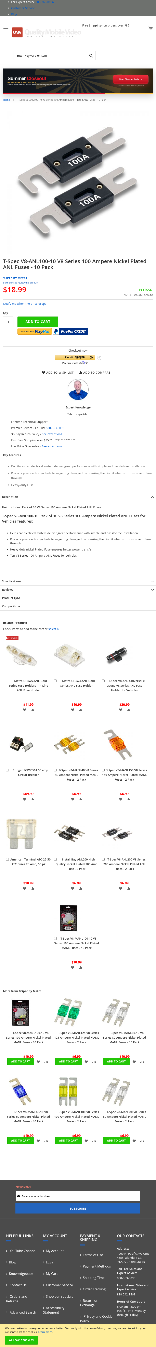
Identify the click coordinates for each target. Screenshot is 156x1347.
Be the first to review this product (20, 282)
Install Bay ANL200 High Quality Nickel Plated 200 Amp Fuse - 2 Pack (76, 864)
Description (10, 497)
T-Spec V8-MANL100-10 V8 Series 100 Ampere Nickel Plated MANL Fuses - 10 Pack (76, 943)
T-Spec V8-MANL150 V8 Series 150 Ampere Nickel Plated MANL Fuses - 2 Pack (124, 774)
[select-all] (54, 629)
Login (50, 1262)
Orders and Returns (16, 1298)
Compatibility (11, 606)
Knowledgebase (21, 1273)
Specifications (11, 581)
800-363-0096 (45, 2)
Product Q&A (11, 598)
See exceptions (52, 434)
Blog (14, 14)
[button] (75, 359)
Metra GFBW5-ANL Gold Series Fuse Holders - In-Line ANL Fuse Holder (28, 685)
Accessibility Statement (53, 1310)
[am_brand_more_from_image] (20, 1026)
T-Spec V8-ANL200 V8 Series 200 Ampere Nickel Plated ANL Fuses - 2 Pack (124, 864)
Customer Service (23, 8)
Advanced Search (22, 1312)
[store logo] (46, 32)
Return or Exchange (89, 1302)
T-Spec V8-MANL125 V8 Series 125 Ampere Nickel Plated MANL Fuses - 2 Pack (76, 1037)
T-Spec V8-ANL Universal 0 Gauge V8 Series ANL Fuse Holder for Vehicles (126, 685)
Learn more (45, 1332)
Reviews (7, 589)
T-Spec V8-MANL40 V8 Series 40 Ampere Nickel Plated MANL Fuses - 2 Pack (76, 774)
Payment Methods (97, 1266)
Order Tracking (94, 1289)
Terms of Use (93, 1255)
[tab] (78, 497)
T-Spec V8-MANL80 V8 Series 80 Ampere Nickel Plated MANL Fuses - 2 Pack (124, 1116)
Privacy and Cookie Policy (96, 1318)
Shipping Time (94, 1277)
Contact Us (18, 1285)
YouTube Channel (22, 1251)
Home (6, 99)
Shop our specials (59, 1296)
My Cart (52, 1273)
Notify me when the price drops (24, 304)
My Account (55, 1251)
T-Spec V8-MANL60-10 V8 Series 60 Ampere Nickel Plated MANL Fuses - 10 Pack (28, 1116)
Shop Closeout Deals (129, 79)
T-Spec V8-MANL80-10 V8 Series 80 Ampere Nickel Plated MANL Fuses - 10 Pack (124, 1037)
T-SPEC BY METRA (15, 278)
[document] (78, 1335)
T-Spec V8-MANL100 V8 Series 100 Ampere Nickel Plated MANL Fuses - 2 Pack (76, 1116)
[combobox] (54, 55)
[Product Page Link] (21, 674)
